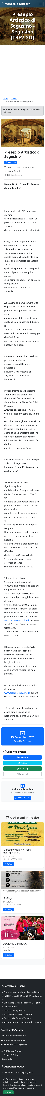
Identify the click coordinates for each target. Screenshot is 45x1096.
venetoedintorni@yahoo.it (15, 1044)
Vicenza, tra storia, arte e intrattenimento (22, 1022)
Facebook (23, 757)
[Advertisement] (22, 74)
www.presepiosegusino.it (17, 620)
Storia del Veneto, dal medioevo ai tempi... (22, 992)
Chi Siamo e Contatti (12, 1051)
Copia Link (23, 774)
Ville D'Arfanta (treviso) (14, 1010)
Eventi (14, 98)
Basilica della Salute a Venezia (17, 1018)
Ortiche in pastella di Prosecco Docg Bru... (22, 1002)
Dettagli (9, 864)
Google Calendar (23, 798)
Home (5, 98)
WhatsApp (23, 768)
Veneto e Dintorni (18, 4)
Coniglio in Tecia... (11, 1006)
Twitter (23, 763)
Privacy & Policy (10, 1055)
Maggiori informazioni (23, 1088)
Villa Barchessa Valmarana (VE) (17, 1014)
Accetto (9, 1092)
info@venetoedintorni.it (14, 1040)
